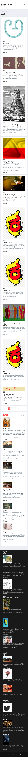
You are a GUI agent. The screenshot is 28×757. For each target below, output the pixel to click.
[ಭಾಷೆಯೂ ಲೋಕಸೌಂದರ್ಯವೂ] (14, 104)
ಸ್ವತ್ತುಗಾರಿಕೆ (5, 510)
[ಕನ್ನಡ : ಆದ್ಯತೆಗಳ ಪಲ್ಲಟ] (14, 389)
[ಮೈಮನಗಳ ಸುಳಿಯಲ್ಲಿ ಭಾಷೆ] (14, 183)
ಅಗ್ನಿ (3, 470)
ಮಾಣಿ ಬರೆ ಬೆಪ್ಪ (5, 577)
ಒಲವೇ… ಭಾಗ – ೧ (8, 702)
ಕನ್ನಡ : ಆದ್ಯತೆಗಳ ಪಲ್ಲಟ (8, 394)
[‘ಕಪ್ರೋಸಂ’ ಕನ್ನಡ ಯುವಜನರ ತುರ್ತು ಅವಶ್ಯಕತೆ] (14, 312)
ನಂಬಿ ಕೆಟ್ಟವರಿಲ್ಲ (6, 428)
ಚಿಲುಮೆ (3, 4)
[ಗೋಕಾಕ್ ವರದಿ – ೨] (14, 354)
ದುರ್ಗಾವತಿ (5, 449)
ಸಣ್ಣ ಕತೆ (5, 552)
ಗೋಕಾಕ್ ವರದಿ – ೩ (7, 290)
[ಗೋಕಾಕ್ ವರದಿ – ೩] (14, 271)
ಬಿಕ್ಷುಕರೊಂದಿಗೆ (5, 634)
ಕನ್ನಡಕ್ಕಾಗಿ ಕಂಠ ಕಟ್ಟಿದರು (9, 162)
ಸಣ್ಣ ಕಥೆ (5, 414)
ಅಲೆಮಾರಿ (4, 553)
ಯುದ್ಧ (4, 531)
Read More (5, 52)
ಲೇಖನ (5, 11)
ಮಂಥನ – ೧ (6, 734)
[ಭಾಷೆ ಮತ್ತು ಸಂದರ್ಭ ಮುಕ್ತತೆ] (14, 63)
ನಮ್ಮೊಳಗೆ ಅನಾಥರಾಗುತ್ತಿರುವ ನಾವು (9, 616)
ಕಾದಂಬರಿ (5, 700)
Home (2, 11)
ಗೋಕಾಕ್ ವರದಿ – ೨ (7, 373)
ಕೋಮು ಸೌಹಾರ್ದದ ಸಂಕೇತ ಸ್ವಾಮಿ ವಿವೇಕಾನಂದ (11, 597)
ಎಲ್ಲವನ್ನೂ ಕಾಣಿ (22, 415)
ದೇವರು (5, 685)
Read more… (5, 567)
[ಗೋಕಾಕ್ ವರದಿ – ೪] (14, 223)
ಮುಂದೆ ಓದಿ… (5, 665)
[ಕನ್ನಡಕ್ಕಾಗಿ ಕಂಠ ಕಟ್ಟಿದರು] (14, 148)
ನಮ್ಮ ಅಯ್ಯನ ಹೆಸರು (7, 489)
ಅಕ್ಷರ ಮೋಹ (6, 43)
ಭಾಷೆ (4, 41)
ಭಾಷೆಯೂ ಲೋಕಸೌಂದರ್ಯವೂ (10, 125)
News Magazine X (21, 754)
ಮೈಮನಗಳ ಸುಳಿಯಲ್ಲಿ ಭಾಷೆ (9, 194)
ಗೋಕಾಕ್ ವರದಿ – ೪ (7, 242)
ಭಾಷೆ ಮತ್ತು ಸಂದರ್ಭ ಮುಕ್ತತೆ (9, 72)
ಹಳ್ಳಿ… (4, 655)
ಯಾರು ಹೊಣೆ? (7, 668)
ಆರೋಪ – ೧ (6, 720)
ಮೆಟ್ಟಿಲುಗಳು (5, 570)
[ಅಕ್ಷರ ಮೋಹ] (14, 29)
